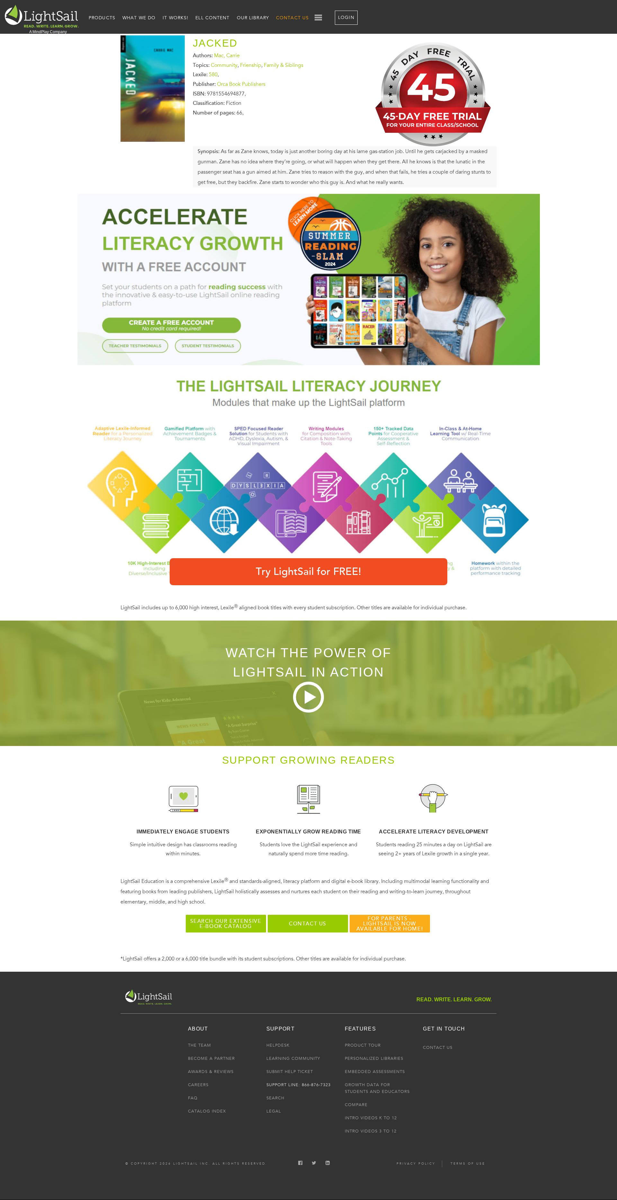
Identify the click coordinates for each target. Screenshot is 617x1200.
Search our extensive (226, 924)
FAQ (193, 1098)
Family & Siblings (283, 65)
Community (224, 65)
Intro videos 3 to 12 (371, 1131)
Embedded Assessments (375, 1071)
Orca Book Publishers (241, 84)
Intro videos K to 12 (371, 1118)
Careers (198, 1084)
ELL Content (212, 18)
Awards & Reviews (211, 1071)
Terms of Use (468, 1164)
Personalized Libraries (374, 1058)
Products (102, 18)
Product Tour (363, 1045)
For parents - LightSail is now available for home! (389, 923)
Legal (273, 1111)
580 (213, 74)
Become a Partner (211, 1058)
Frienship (250, 65)
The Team (199, 1045)
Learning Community (293, 1058)
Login (346, 17)
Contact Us (292, 18)
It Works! (175, 18)
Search (275, 1098)
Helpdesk (278, 1045)
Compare (356, 1104)
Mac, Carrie (227, 55)
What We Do (139, 18)
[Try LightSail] (434, 151)
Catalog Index (207, 1111)
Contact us (307, 924)
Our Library (253, 18)
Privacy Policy (416, 1164)
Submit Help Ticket (289, 1071)
